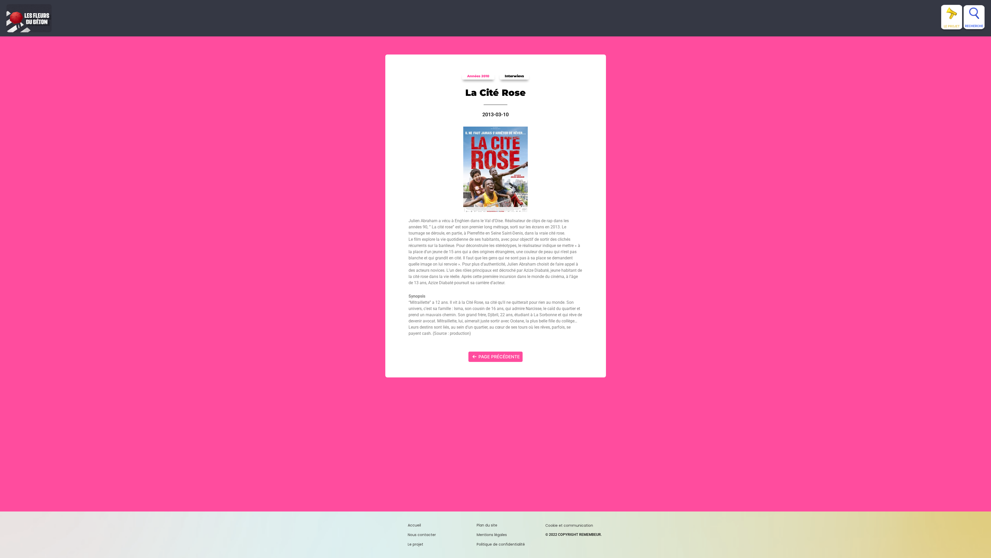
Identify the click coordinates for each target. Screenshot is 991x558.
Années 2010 (478, 76)
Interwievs (514, 76)
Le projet (952, 26)
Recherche (974, 26)
